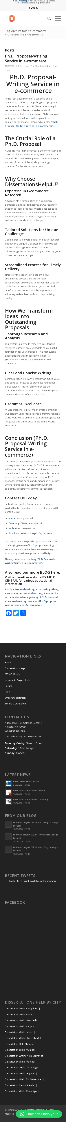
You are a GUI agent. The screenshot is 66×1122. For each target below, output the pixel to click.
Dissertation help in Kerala (19, 1085)
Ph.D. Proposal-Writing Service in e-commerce (26, 58)
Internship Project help (17, 680)
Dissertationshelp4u (35, 1109)
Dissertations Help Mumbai (20, 1049)
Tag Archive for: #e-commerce (26, 31)
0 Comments (24, 66)
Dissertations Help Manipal (20, 1061)
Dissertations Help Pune (18, 1014)
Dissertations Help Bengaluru (21, 1008)
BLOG (45, 572)
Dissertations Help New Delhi (21, 1020)
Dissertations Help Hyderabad (22, 1038)
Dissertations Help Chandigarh (22, 1091)
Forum (8, 686)
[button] (39, 1114)
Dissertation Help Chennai (19, 1044)
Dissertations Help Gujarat (19, 1073)
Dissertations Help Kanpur (19, 1026)
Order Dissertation (15, 697)
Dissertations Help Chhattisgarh (22, 1067)
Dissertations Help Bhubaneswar (23, 1079)
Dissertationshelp (15, 668)
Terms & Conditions (16, 703)
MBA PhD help (13, 674)
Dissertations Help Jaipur (18, 1032)
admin (8, 70)
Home (23, 34)
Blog (37, 66)
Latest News (45, 66)
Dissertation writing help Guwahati (24, 1055)
